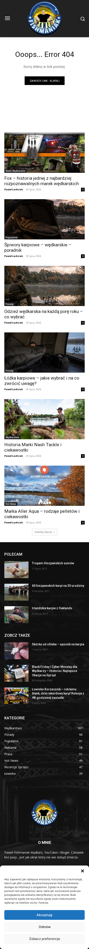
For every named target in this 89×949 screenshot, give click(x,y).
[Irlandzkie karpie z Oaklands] (16, 614)
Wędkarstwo (12, 437)
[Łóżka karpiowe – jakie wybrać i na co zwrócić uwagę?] (44, 352)
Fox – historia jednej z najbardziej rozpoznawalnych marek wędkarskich (41, 181)
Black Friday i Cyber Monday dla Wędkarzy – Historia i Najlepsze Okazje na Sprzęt (54, 671)
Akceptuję (44, 915)
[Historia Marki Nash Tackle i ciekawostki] (44, 419)
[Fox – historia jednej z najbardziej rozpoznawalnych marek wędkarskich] (44, 153)
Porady (9, 304)
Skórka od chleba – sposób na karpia (58, 644)
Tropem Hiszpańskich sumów (53, 563)
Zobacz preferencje (44, 939)
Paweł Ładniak (13, 189)
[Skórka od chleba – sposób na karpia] (16, 650)
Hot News (11, 503)
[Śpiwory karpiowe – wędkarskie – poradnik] (44, 219)
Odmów (45, 927)
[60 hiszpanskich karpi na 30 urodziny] (16, 592)
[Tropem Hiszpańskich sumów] (16, 569)
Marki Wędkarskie (15, 170)
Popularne (11, 237)
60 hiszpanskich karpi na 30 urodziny (58, 585)
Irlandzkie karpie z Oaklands (52, 608)
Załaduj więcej (43, 532)
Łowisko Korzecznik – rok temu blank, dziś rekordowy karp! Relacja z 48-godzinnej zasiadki (58, 693)
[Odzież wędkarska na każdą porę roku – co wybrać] (44, 286)
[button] (82, 871)
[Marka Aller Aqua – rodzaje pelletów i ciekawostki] (44, 486)
